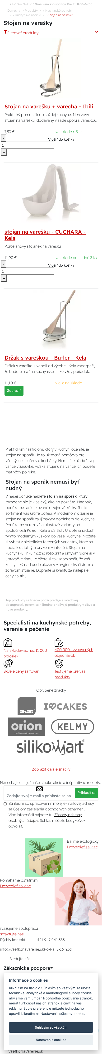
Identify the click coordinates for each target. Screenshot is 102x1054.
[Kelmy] (72, 726)
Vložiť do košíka (61, 139)
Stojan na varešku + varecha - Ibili (49, 106)
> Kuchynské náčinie (27, 15)
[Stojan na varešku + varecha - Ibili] (51, 67)
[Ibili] (26, 706)
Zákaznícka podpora (27, 968)
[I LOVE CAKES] (65, 706)
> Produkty (30, 10)
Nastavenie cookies (51, 1040)
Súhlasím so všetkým (51, 1027)
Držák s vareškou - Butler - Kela (45, 357)
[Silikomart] (51, 747)
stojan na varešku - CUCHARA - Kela (45, 234)
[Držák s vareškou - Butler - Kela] (51, 318)
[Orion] (26, 726)
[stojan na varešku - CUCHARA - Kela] (51, 192)
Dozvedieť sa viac (82, 847)
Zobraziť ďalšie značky (51, 769)
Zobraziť (14, 390)
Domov (12, 10)
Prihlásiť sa (87, 792)
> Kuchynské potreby (58, 10)
